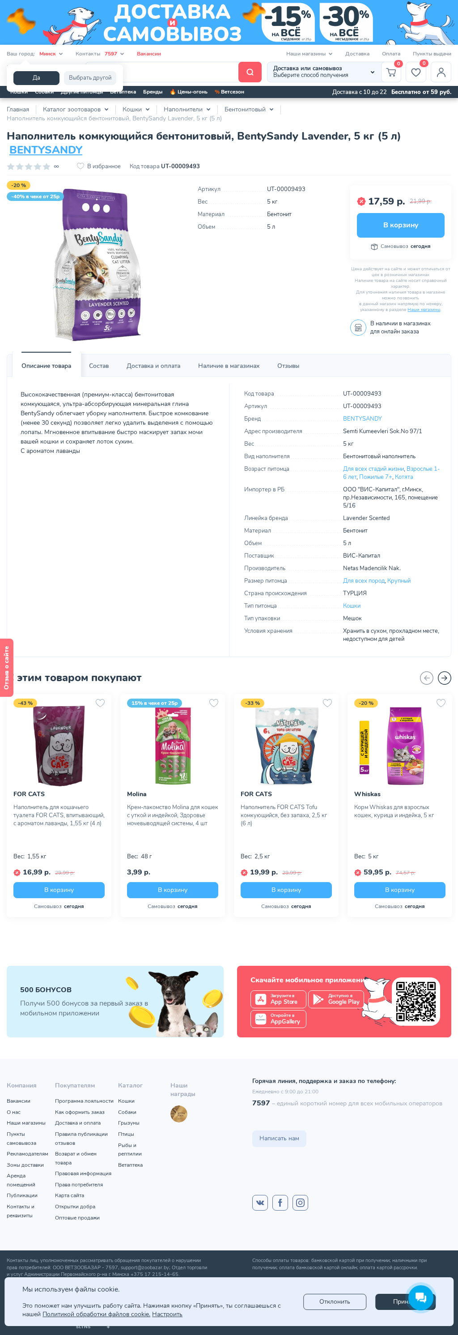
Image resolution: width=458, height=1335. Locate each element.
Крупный (399, 581)
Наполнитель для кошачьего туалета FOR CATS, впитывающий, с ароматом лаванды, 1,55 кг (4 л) (59, 815)
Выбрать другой (90, 78)
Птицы (126, 1134)
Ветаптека (123, 91)
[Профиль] (441, 72)
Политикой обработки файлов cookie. (96, 1314)
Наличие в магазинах (228, 366)
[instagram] (300, 1203)
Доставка (357, 53)
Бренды (152, 91)
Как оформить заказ (80, 1112)
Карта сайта (69, 1195)
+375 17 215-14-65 (154, 1274)
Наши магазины (423, 310)
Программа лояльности (84, 1101)
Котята (404, 477)
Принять (405, 1301)
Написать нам (279, 1138)
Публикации (22, 1195)
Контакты (96, 53)
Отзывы (288, 366)
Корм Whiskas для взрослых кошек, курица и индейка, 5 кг (394, 811)
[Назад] (426, 678)
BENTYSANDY (45, 150)
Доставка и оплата (153, 366)
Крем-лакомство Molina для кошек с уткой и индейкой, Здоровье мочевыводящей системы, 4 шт (172, 815)
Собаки (44, 91)
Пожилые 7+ (375, 477)
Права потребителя (79, 1184)
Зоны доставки (25, 1165)
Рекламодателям (27, 1153)
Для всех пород (364, 581)
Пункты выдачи (432, 53)
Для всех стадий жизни (373, 469)
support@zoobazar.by (145, 1267)
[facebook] (280, 1203)
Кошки (19, 91)
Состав (99, 366)
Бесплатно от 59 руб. (421, 92)
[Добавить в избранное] (100, 703)
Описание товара (46, 366)
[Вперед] (444, 678)
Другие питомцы (82, 91)
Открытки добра (75, 1206)
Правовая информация (83, 1173)
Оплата (391, 53)
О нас (14, 1112)
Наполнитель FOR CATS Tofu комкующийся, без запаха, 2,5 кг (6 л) (284, 815)
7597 (261, 1103)
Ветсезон (229, 91)
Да (36, 78)
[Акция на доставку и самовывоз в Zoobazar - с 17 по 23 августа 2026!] (229, 22)
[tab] (46, 366)
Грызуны (129, 1122)
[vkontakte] (260, 1203)
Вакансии (149, 53)
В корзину (400, 225)
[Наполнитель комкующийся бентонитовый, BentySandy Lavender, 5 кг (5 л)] (95, 265)
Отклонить (334, 1301)
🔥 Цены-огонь (189, 91)
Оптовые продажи (77, 1217)
